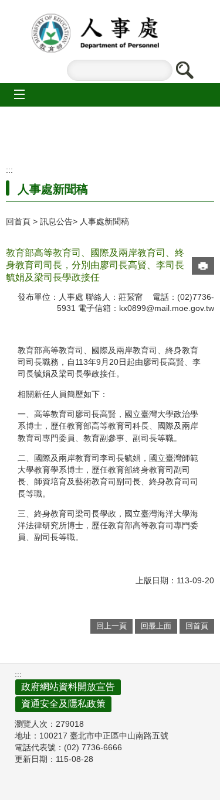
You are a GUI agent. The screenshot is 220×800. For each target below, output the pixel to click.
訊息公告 (56, 221)
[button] (184, 70)
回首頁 (18, 221)
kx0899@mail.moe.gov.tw (166, 308)
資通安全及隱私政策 (63, 704)
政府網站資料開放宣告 (68, 687)
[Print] (203, 266)
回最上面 (156, 625)
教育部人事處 (110, 33)
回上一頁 (111, 625)
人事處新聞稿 (104, 221)
